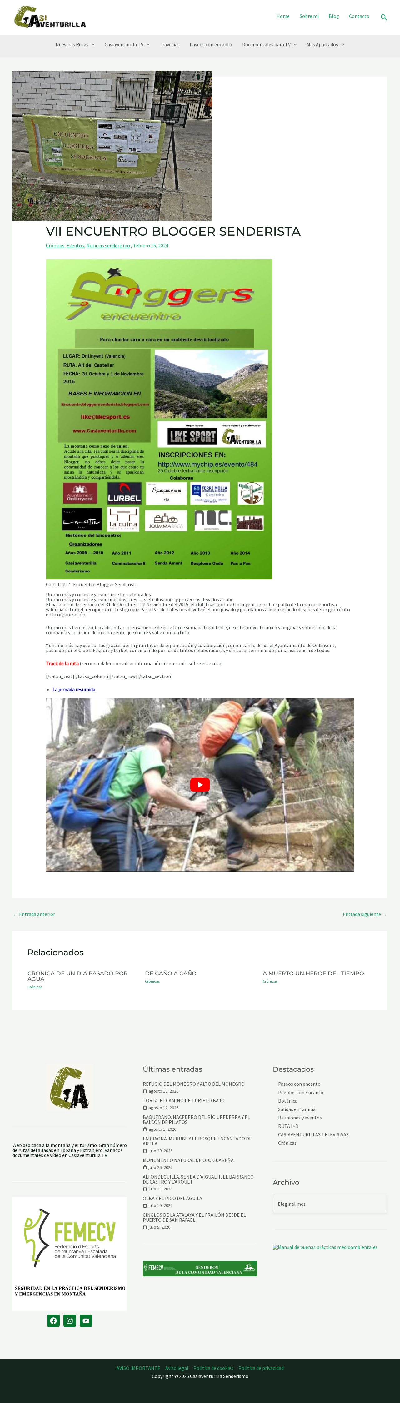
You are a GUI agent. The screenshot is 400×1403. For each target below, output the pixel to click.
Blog (334, 16)
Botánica (288, 1101)
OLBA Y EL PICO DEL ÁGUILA (172, 1198)
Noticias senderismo (108, 245)
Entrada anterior (34, 914)
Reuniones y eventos (300, 1117)
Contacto (359, 16)
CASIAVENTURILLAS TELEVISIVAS (313, 1134)
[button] (384, 18)
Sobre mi (309, 16)
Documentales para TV (266, 44)
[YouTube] (86, 1321)
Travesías (170, 44)
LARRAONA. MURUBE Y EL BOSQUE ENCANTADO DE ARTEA (197, 1141)
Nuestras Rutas (72, 44)
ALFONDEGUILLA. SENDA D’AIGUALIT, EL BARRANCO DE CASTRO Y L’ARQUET (198, 1179)
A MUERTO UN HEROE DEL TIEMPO (313, 973)
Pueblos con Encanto (300, 1092)
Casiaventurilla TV (124, 44)
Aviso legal (176, 1367)
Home (283, 16)
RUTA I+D (288, 1126)
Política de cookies (213, 1367)
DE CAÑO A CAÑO (171, 973)
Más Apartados (322, 44)
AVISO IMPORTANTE (138, 1367)
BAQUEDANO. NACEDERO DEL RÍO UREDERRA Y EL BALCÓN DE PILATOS (196, 1119)
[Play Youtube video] (200, 785)
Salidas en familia (297, 1109)
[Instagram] (69, 1321)
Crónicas (55, 245)
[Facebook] (53, 1321)
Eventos (75, 245)
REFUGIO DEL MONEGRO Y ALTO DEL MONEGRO (194, 1083)
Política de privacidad (261, 1367)
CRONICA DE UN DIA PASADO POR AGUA (78, 976)
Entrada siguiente (365, 914)
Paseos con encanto (211, 44)
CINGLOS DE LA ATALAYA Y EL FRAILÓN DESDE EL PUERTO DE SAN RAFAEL (194, 1217)
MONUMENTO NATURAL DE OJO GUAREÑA (188, 1160)
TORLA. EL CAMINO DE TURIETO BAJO (184, 1100)
